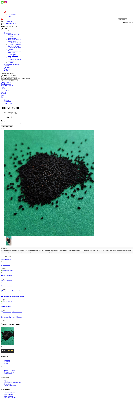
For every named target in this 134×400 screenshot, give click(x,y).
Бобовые (10, 49)
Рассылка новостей (10, 397)
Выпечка (3, 92)
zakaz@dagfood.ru (10, 23)
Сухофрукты (5, 90)
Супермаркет (12, 38)
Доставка (7, 67)
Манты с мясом (6, 306)
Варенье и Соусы (13, 46)
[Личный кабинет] (5, 13)
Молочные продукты (14, 39)
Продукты (7, 33)
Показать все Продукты (11, 64)
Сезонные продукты (14, 59)
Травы (3, 89)
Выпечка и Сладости (14, 47)
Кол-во (3, 121)
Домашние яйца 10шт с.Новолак (11, 317)
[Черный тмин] (49, 235)
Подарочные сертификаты (12, 382)
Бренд (6, 381)
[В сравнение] (3, 128)
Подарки (10, 36)
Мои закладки (8, 396)
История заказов (9, 394)
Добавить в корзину (6, 126)
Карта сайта (8, 373)
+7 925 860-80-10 (9, 21)
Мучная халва (5, 265)
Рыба (9, 57)
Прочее (10, 62)
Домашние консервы (14, 51)
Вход (9, 16)
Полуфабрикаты (13, 54)
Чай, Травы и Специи (15, 43)
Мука (2, 95)
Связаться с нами (9, 370)
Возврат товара (9, 372)
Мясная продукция (14, 34)
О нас (6, 70)
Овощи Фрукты (13, 56)
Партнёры (7, 384)
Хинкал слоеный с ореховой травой (12, 296)
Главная (6, 100)
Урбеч (2, 87)
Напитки (11, 61)
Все (2, 97)
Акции (6, 65)
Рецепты (7, 69)
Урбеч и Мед (12, 41)
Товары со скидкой (10, 385)
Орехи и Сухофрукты (14, 44)
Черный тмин (8, 103)
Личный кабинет (9, 393)
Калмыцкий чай (6, 286)
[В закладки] (1, 128)
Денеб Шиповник (6, 275)
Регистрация (12, 14)
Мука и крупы (12, 52)
